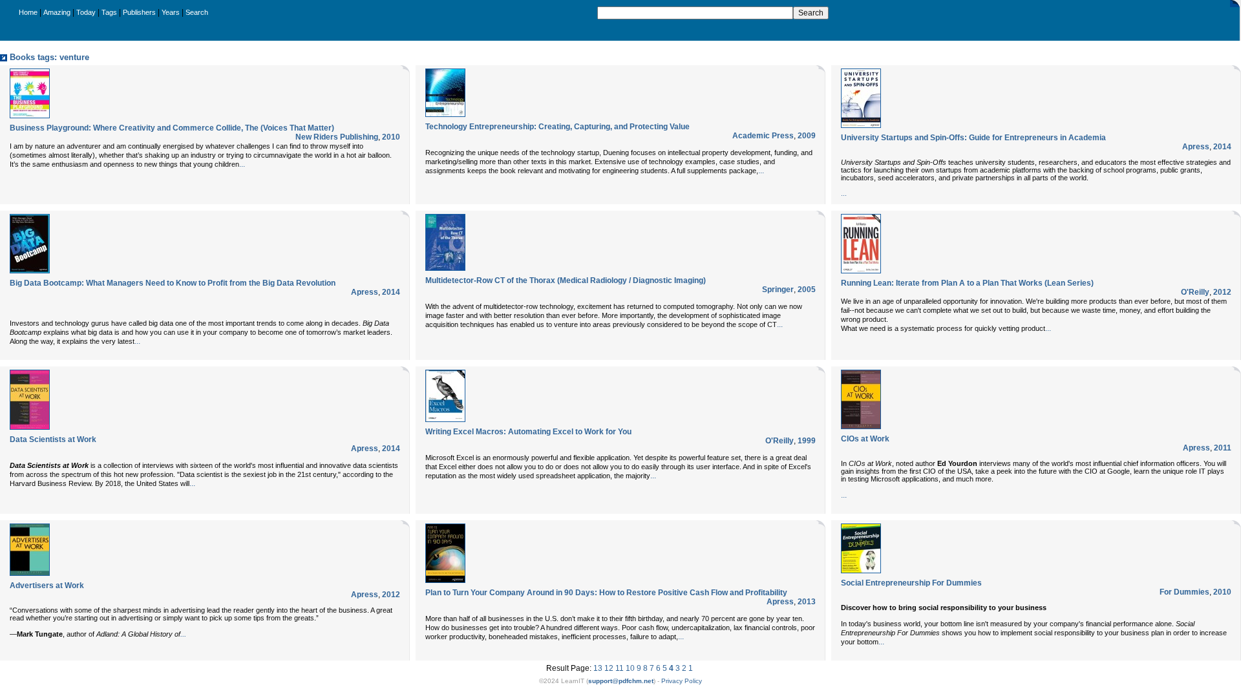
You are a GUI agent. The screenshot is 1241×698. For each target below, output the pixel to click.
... (242, 164)
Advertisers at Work (47, 585)
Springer (778, 289)
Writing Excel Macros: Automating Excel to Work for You (528, 431)
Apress (1195, 146)
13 (597, 668)
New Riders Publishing (336, 137)
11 (619, 668)
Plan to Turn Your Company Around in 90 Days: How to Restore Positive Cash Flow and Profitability (606, 592)
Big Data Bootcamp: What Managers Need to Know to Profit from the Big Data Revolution (172, 283)
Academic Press (763, 135)
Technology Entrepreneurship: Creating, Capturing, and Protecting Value (557, 126)
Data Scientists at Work (53, 439)
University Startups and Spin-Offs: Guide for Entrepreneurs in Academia (973, 137)
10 (630, 668)
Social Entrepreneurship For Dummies (911, 582)
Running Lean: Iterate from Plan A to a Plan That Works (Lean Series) (967, 283)
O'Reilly (1195, 292)
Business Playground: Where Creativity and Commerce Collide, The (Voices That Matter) (172, 127)
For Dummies (1184, 592)
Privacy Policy (681, 680)
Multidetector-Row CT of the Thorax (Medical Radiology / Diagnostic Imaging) (565, 280)
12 (608, 668)
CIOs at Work (865, 438)
